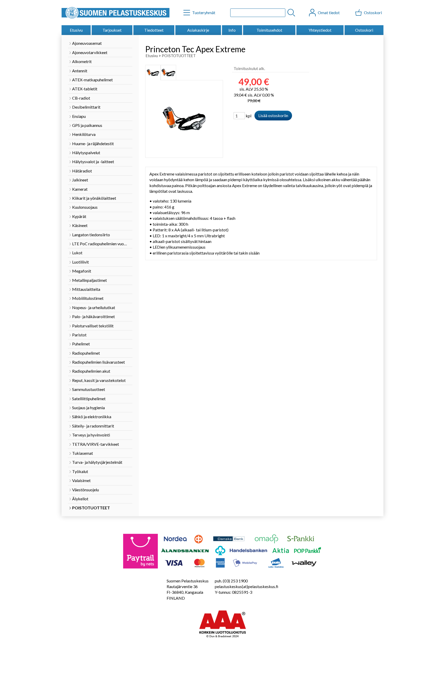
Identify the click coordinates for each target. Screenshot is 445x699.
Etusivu (76, 30)
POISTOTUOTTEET (179, 56)
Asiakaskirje (198, 30)
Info (232, 30)
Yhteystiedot (320, 30)
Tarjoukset (112, 30)
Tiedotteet (154, 30)
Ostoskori (364, 30)
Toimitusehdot (269, 30)
